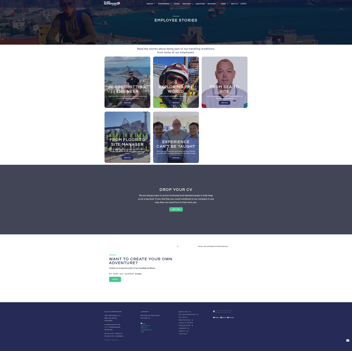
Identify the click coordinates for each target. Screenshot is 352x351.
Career (223, 3)
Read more (127, 103)
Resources (187, 3)
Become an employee (150, 315)
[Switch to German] (231, 317)
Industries (212, 3)
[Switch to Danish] (223, 317)
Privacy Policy (111, 340)
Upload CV (145, 318)
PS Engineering (163, 3)
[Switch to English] (216, 317)
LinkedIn (145, 311)
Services (150, 3)
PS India (177, 3)
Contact (243, 3)
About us (234, 3)
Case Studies (200, 3)
